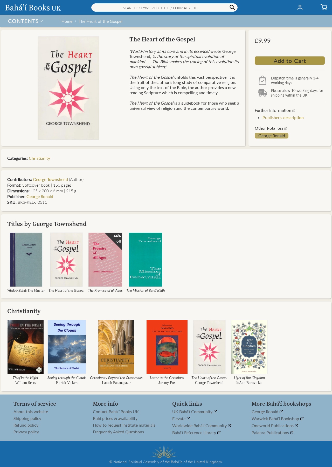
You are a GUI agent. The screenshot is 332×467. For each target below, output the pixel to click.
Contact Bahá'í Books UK (116, 412)
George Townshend (50, 179)
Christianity (39, 158)
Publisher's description (283, 117)
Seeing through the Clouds (66, 377)
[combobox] (164, 7)
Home (66, 21)
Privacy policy (26, 432)
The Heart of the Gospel (100, 21)
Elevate (179, 419)
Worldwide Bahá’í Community (200, 426)
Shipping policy (27, 418)
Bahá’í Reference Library (194, 432)
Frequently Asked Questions (118, 432)
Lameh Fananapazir (116, 383)
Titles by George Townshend (47, 224)
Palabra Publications (271, 432)
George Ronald (271, 135)
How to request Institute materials (124, 425)
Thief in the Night (25, 377)
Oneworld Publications (273, 426)
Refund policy (25, 425)
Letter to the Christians (167, 377)
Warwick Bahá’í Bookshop (276, 419)
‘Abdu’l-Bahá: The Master (26, 290)
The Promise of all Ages (105, 290)
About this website (30, 412)
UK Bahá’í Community (192, 412)
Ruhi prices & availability (115, 418)
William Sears (25, 383)
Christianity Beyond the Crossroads (116, 377)
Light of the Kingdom (249, 377)
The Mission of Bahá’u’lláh (145, 290)
